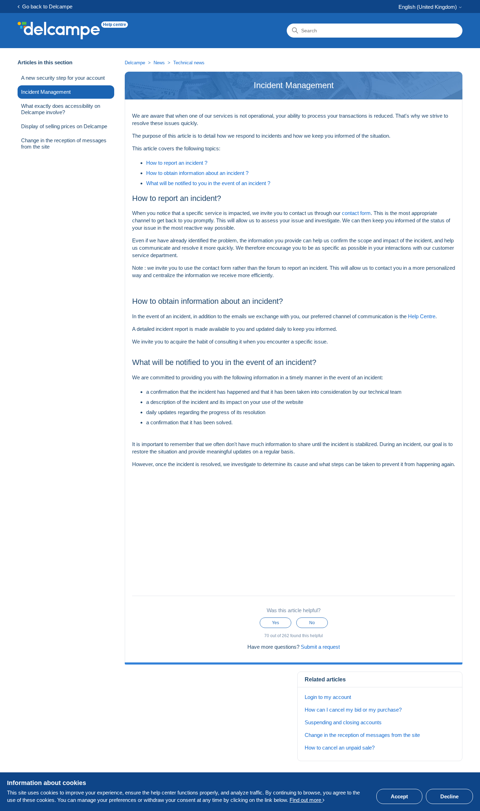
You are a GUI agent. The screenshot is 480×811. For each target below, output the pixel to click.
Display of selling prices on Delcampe (64, 126)
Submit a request (320, 647)
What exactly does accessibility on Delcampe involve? (60, 109)
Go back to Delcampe (45, 6)
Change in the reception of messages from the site (63, 143)
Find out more (306, 800)
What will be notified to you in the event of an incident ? (208, 183)
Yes (275, 622)
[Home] (59, 30)
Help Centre (421, 316)
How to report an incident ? (176, 163)
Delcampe (135, 62)
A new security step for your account (63, 78)
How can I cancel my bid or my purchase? (353, 710)
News (159, 62)
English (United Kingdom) (428, 7)
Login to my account (328, 697)
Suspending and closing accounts (343, 722)
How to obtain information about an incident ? (197, 173)
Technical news (189, 62)
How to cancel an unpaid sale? (340, 748)
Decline (449, 796)
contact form (355, 213)
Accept (399, 796)
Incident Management (46, 92)
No (312, 622)
